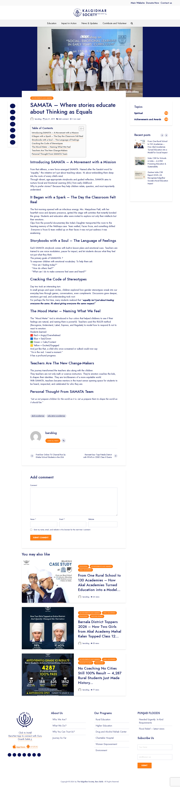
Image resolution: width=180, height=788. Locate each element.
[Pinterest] (19, 755)
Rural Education (103, 719)
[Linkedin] (29, 755)
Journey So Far (59, 738)
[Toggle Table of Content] (80, 128)
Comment (33, 485)
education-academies (56, 415)
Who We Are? (59, 719)
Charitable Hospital (105, 738)
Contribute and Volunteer (115, 23)
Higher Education (104, 725)
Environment (101, 750)
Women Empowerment (106, 744)
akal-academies (38, 415)
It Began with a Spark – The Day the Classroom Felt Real (57, 136)
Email (62, 519)
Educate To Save (86, 663)
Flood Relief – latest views (151, 728)
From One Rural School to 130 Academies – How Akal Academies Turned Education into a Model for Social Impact (157, 147)
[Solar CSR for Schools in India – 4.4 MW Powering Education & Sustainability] (140, 160)
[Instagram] (24, 755)
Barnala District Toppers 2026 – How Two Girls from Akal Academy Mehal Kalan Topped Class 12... (99, 629)
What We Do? (59, 725)
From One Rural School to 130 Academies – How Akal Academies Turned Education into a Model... (99, 582)
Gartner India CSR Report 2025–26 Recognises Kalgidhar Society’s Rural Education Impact (158, 178)
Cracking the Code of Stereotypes (47, 143)
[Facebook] (9, 755)
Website (91, 519)
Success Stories (97, 616)
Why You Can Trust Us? (63, 731)
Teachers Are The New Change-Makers (49, 150)
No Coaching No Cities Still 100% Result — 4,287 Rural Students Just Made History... (99, 675)
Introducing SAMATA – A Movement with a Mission (55, 132)
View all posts (53, 441)
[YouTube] (34, 755)
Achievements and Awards (42, 98)
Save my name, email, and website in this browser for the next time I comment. (62, 530)
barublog (37, 119)
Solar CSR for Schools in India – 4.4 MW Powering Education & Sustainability (157, 162)
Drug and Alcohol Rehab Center (111, 731)
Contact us (166, 3)
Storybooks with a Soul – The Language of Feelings (55, 139)
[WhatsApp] (39, 755)
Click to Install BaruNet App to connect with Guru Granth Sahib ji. (25, 736)
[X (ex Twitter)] (14, 755)
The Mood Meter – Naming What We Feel (51, 146)
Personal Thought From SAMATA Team (49, 154)
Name (33, 519)
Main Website (138, 3)
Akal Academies (85, 570)
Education (51, 23)
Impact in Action (68, 23)
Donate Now (152, 3)
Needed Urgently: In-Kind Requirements (151, 721)
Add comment (63, 119)
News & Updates (89, 23)
